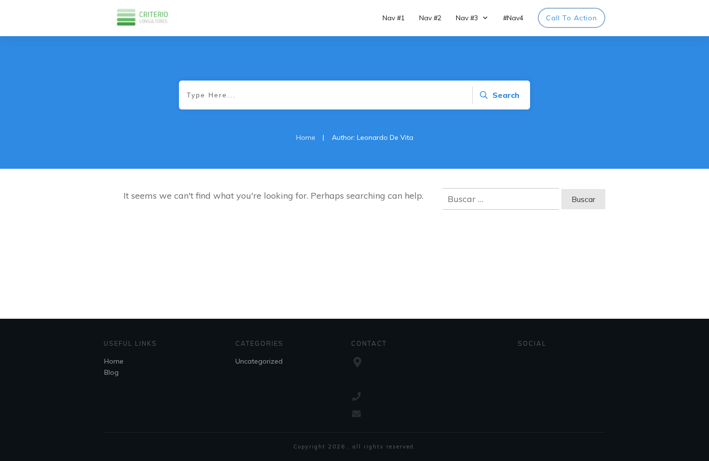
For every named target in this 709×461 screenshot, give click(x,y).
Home (113, 361)
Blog (111, 372)
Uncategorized (259, 361)
